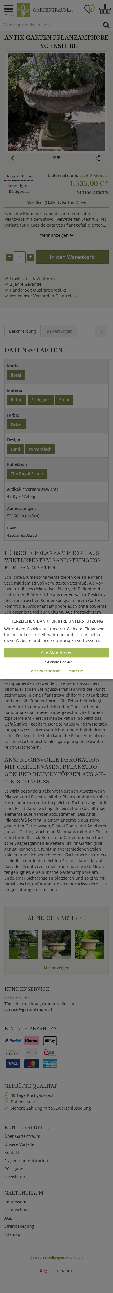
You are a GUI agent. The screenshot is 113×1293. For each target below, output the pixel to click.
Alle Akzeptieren (56, 652)
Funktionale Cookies (57, 662)
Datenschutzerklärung (45, 671)
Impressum (75, 671)
